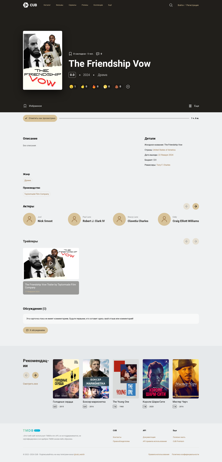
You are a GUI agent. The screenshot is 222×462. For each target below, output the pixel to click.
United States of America (164, 150)
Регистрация (192, 5)
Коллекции (98, 5)
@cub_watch (79, 454)
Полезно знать (179, 437)
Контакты (117, 437)
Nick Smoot (45, 221)
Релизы (85, 5)
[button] (195, 206)
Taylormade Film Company (36, 194)
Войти (181, 5)
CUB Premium (178, 441)
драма (102, 75)
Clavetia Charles (138, 221)
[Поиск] (171, 5)
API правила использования (155, 441)
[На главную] (30, 5)
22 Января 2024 (165, 155)
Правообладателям (121, 441)
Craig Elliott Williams (186, 221)
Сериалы (72, 5)
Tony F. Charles (163, 165)
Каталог (47, 5)
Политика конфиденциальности (185, 454)
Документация (149, 437)
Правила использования (158, 454)
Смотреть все (30, 383)
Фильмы (59, 5)
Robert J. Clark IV (94, 221)
